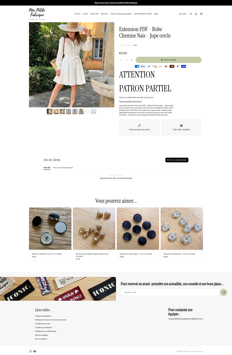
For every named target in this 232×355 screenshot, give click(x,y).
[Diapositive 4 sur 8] (68, 111)
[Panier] (201, 14)
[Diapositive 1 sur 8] (49, 111)
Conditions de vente (42, 324)
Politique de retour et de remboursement (50, 320)
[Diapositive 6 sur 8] (81, 111)
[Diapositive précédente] (31, 64)
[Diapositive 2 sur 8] (56, 111)
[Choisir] (67, 246)
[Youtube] (34, 351)
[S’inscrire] (223, 292)
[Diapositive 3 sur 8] (62, 111)
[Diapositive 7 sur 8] (87, 111)
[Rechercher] (191, 14)
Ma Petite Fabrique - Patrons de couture (192, 351)
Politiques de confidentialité (45, 331)
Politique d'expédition (43, 316)
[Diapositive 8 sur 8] (93, 111)
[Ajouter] (111, 246)
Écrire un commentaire (177, 160)
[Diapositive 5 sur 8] (74, 111)
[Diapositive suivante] (111, 64)
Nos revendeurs (41, 339)
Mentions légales (41, 335)
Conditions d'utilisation (43, 327)
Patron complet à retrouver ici (130, 101)
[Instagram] (30, 351)
